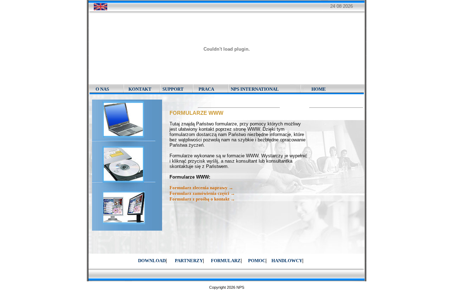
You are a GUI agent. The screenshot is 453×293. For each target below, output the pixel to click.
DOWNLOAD (152, 260)
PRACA (206, 89)
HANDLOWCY (286, 260)
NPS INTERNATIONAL (255, 89)
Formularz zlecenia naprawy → (201, 187)
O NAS (102, 89)
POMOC (256, 260)
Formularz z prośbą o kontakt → (202, 199)
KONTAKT (139, 89)
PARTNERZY (189, 260)
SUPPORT (173, 89)
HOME (318, 89)
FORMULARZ (226, 260)
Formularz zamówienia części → (202, 193)
